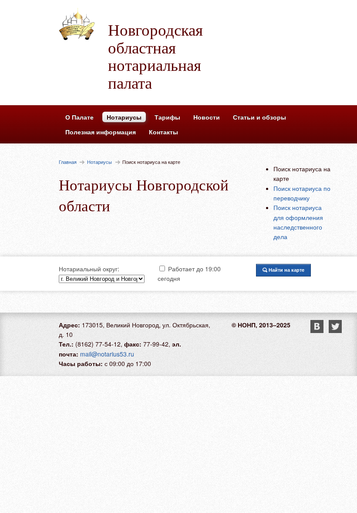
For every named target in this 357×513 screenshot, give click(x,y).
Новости (206, 117)
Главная (68, 161)
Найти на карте (285, 269)
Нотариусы (124, 117)
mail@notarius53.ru (107, 354)
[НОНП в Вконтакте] (319, 330)
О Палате (79, 117)
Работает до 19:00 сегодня (189, 273)
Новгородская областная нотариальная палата (155, 56)
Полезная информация (100, 131)
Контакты (163, 131)
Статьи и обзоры (259, 117)
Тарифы (167, 117)
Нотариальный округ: (89, 268)
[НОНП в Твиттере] (335, 330)
